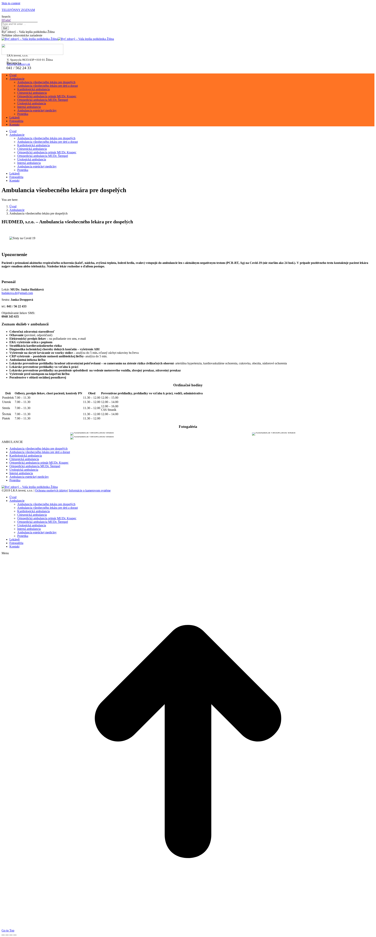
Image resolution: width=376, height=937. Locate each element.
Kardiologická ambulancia (25, 455)
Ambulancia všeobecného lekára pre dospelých (38, 448)
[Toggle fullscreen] (11, 935)
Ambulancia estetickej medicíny (29, 476)
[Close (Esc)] (3, 935)
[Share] (7, 935)
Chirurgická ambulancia (24, 459)
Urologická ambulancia (23, 469)
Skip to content (11, 3)
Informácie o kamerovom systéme (90, 490)
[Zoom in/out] (14, 935)
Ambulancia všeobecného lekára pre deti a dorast (39, 452)
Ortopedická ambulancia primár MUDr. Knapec (39, 462)
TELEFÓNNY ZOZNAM (18, 10)
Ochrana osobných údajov (51, 490)
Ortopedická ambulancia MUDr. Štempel (34, 466)
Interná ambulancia (21, 473)
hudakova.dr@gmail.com (17, 293)
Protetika (14, 480)
